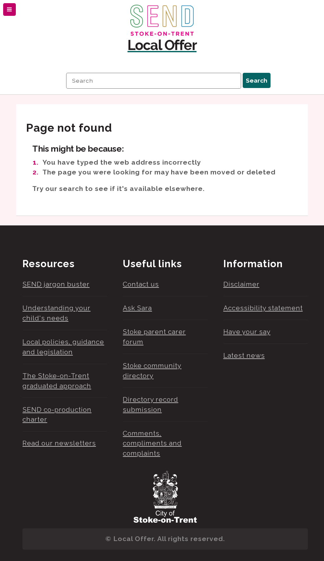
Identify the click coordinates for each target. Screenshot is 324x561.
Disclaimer (241, 284)
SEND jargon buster (56, 284)
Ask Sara (137, 308)
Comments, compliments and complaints (152, 443)
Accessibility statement (263, 308)
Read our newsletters (59, 443)
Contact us (141, 284)
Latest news (244, 355)
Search (256, 80)
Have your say (247, 332)
